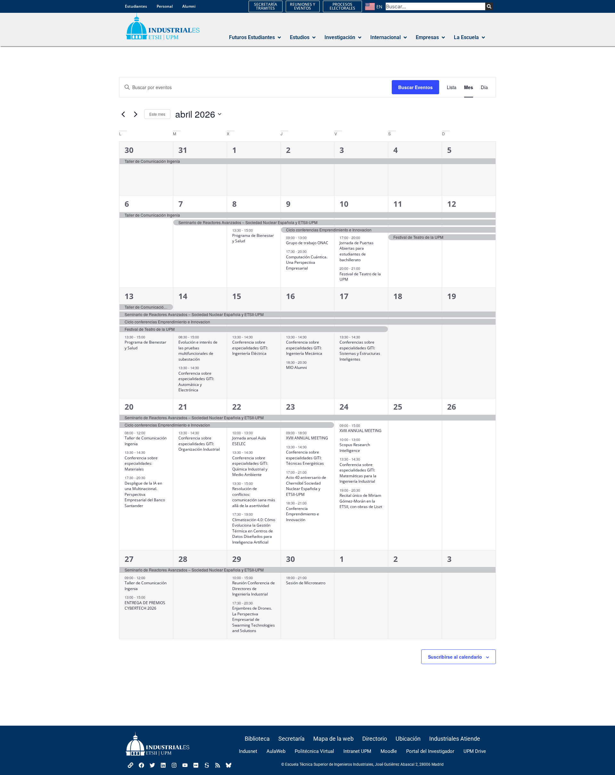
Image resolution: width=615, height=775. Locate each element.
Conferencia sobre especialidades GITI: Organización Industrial (199, 443)
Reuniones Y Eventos (302, 6)
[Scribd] (206, 765)
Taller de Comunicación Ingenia (146, 585)
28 (182, 559)
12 (451, 203)
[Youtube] (184, 765)
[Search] (489, 6)
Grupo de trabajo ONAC (307, 243)
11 (397, 203)
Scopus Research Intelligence (355, 447)
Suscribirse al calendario (455, 657)
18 (397, 296)
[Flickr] (195, 765)
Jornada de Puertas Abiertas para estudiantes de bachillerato (356, 251)
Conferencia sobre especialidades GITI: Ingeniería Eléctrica (250, 347)
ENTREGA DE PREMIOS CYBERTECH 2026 (145, 605)
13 (129, 296)
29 (236, 559)
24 (344, 406)
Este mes (157, 114)
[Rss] (217, 765)
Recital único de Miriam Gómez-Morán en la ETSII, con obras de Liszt (361, 501)
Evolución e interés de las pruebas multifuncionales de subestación (197, 350)
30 (129, 150)
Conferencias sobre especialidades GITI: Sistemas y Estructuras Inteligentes (360, 350)
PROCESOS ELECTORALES (342, 6)
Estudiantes (136, 6)
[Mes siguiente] (135, 114)
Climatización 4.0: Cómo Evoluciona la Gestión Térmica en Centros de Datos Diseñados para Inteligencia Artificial (253, 531)
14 (182, 296)
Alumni (188, 6)
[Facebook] (141, 765)
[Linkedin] (163, 765)
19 (451, 296)
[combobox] (435, 6)
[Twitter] (152, 765)
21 (182, 406)
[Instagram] (173, 765)
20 (129, 406)
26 (451, 406)
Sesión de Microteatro (305, 583)
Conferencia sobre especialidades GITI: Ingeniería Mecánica (304, 347)
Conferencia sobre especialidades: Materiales (141, 463)
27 (129, 559)
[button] (255, 37)
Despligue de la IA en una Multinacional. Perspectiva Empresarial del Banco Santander (145, 494)
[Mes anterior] (123, 114)
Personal (165, 6)
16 (290, 296)
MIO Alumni (296, 367)
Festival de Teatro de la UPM (360, 276)
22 (236, 406)
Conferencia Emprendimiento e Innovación (302, 514)
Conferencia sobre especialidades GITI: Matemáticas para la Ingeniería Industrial (358, 473)
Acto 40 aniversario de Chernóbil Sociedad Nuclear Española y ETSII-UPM (306, 486)
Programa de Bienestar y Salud (253, 238)
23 (290, 406)
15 (236, 296)
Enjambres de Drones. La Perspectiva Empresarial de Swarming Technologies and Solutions (253, 619)
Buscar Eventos (415, 87)
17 (344, 296)
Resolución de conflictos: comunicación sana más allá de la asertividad (253, 497)
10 (344, 203)
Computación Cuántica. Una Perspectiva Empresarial (306, 262)
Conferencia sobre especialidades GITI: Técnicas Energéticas (305, 457)
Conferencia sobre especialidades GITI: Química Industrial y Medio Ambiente (250, 466)
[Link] (130, 765)
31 (182, 150)
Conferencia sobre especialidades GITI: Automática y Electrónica (196, 382)
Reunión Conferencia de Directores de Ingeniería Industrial (253, 588)
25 (397, 406)
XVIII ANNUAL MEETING (307, 438)
